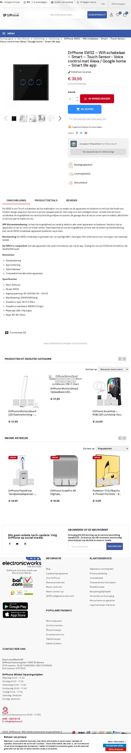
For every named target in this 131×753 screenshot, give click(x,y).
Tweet (81, 133)
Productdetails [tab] (46, 200)
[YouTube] (17, 544)
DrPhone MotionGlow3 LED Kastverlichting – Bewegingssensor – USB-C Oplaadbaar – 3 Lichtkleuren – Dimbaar (22, 413)
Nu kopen (84, 109)
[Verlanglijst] (117, 15)
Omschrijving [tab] (16, 200)
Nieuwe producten (55, 582)
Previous (120, 359)
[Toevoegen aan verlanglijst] (23, 402)
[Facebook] (9, 544)
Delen (77, 133)
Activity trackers (54, 625)
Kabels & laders (54, 643)
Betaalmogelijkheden (100, 591)
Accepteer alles (114, 745)
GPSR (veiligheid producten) (60, 596)
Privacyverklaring (98, 573)
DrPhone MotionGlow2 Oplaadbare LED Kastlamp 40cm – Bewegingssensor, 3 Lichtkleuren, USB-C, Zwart (64, 390)
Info (103, 4)
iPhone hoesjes (53, 630)
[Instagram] (25, 544)
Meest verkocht (54, 587)
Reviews (71, 200)
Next (124, 359)
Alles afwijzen (116, 749)
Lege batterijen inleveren (102, 605)
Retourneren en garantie (102, 600)
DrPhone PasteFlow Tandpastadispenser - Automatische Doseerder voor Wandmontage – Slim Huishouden (21, 492)
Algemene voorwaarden (102, 569)
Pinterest (86, 133)
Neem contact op (55, 591)
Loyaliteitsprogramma (57, 573)
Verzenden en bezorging (102, 596)
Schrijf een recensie (79, 72)
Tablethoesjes (53, 639)
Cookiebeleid (96, 578)
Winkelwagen (118, 4)
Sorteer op (91, 369)
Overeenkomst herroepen (103, 582)
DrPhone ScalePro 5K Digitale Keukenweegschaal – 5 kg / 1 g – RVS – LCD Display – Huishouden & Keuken (64, 492)
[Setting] (111, 15)
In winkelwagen (99, 98)
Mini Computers (54, 621)
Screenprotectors (55, 634)
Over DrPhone (53, 578)
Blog (48, 569)
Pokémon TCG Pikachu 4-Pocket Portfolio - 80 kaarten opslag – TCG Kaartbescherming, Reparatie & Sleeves (107, 492)
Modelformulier (97, 587)
